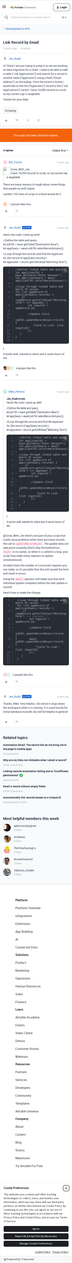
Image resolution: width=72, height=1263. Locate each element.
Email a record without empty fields (24, 786)
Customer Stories (27, 1049)
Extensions (22, 924)
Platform (21, 900)
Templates (22, 1103)
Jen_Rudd (15, 58)
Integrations (23, 916)
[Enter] (6, 17)
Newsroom (22, 1158)
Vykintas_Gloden (24, 870)
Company (21, 1119)
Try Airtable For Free (28, 1166)
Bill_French (15, 162)
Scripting (10, 110)
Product (20, 963)
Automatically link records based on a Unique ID (32, 797)
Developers (22, 1088)
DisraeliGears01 (23, 859)
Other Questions (13, 765)
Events (20, 1025)
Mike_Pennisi (17, 391)
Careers (20, 1134)
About (19, 1127)
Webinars (21, 1057)
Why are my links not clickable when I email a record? (35, 760)
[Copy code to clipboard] (65, 270)
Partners (21, 1072)
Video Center (24, 1033)
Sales (19, 994)
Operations (22, 978)
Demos (20, 1041)
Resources (22, 1064)
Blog (18, 1142)
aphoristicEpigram (25, 826)
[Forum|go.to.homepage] (23, 7)
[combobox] (36, 17)
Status (20, 1150)
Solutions (21, 955)
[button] (4, 8)
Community (23, 1095)
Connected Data (26, 947)
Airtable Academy (27, 1017)
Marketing (22, 970)
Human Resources (28, 986)
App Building (24, 931)
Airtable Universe (26, 1111)
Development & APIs (18, 28)
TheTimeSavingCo (25, 848)
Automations (11, 753)
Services (21, 1080)
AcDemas (19, 837)
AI (16, 939)
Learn (19, 1009)
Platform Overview (28, 908)
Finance (20, 1002)
